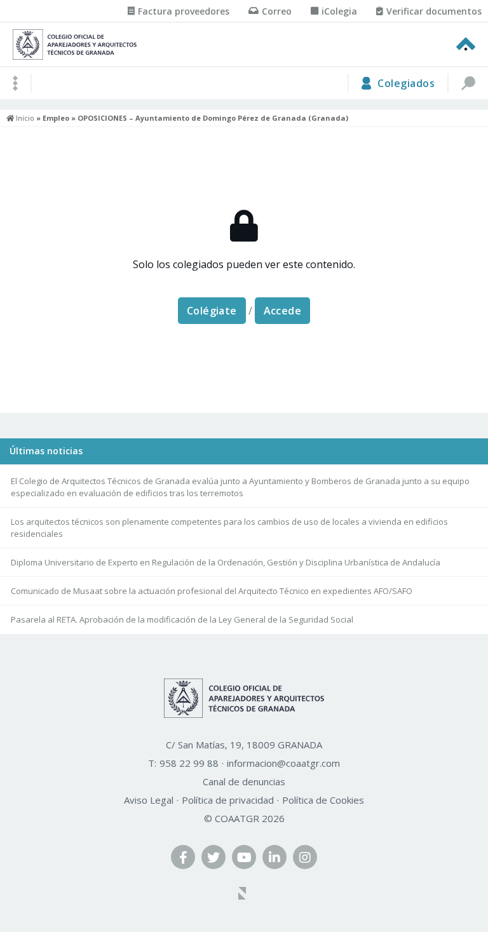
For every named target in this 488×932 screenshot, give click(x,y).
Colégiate (212, 311)
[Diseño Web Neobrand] (244, 894)
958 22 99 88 (189, 763)
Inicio (24, 118)
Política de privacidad (228, 800)
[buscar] (467, 83)
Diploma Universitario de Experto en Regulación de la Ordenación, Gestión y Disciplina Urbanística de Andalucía (225, 562)
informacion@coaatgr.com (283, 763)
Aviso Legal (148, 800)
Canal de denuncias (244, 781)
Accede (282, 311)
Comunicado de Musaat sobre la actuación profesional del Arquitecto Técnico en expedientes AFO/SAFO (211, 591)
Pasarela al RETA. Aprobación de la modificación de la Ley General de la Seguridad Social (182, 619)
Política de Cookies (323, 800)
